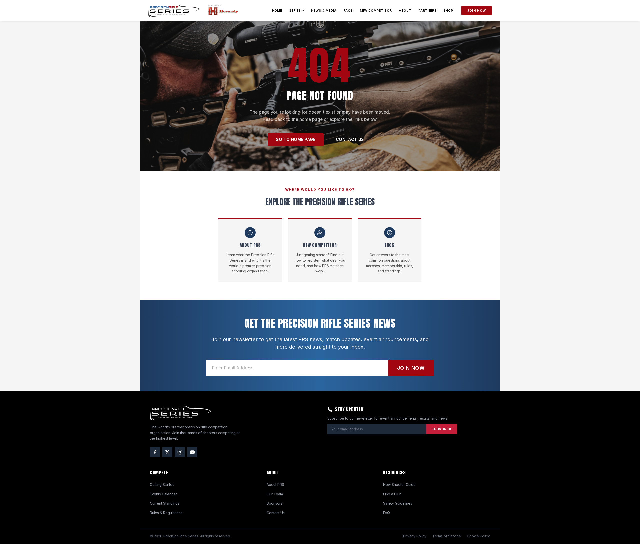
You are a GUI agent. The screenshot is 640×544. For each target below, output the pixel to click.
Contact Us (276, 513)
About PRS (275, 484)
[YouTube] (193, 452)
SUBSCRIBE (442, 429)
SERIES (295, 10)
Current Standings (165, 503)
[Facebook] (155, 452)
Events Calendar (163, 494)
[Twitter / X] (167, 452)
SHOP (448, 10)
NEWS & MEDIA (324, 10)
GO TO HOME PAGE (296, 139)
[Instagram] (180, 452)
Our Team (275, 494)
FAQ (386, 513)
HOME (277, 10)
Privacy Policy (414, 536)
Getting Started (162, 484)
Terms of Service (446, 536)
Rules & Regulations (166, 513)
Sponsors (274, 503)
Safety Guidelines (397, 503)
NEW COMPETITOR (376, 10)
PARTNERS (427, 10)
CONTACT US (350, 139)
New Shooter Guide (399, 484)
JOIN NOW (476, 10)
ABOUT (405, 10)
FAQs (348, 10)
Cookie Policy (478, 536)
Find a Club (392, 494)
